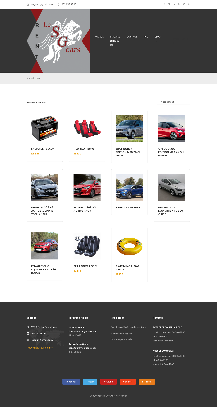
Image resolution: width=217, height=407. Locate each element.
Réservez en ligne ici (115, 41)
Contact (132, 36)
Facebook (71, 381)
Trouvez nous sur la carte (40, 347)
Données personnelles (122, 339)
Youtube (108, 381)
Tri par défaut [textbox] (167, 101)
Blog (158, 36)
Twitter (90, 381)
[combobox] (173, 102)
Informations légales (121, 333)
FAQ (146, 36)
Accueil (99, 36)
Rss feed (146, 381)
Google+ (127, 381)
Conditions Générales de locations (128, 327)
